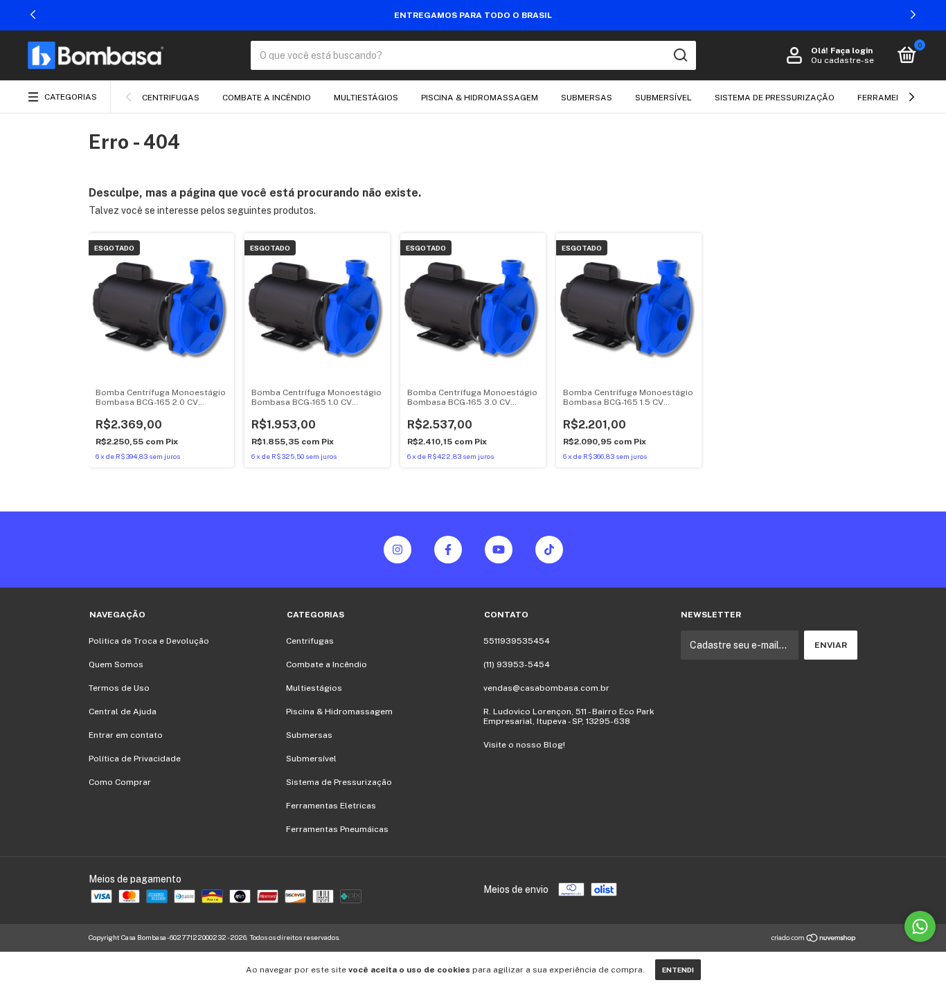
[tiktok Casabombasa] (549, 549)
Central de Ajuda (123, 711)
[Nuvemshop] (814, 939)
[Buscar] (679, 55)
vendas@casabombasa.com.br (546, 688)
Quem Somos (116, 664)
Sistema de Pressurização (775, 97)
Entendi (678, 970)
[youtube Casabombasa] (498, 549)
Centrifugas (170, 97)
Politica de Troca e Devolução (149, 641)
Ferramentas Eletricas (331, 806)
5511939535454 (516, 641)
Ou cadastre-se (842, 60)
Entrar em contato (126, 735)
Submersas (586, 97)
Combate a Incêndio (266, 97)
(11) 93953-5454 (516, 664)
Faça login (851, 50)
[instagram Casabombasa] (397, 549)
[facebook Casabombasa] (448, 549)
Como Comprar (120, 782)
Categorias (70, 97)
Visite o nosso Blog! (524, 745)
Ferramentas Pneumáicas (337, 829)
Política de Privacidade (135, 758)
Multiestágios (366, 97)
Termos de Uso (119, 688)
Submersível (663, 97)
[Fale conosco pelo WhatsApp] (920, 926)
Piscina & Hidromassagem (479, 97)
